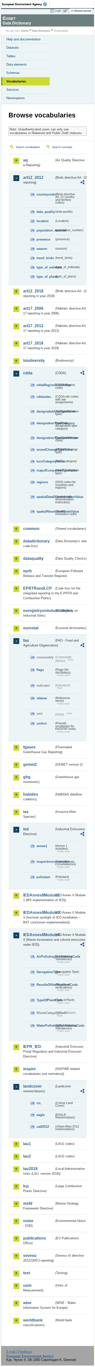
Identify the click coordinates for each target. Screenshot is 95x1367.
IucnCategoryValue (45, 461)
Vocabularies (16, 81)
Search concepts (62, 147)
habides (30, 794)
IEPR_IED (32, 1047)
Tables (11, 56)
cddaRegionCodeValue (45, 385)
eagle (41, 1115)
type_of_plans (45, 276)
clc (39, 1103)
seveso (30, 1255)
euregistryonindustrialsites (38, 611)
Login (58, 10)
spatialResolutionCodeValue (45, 511)
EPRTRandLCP (37, 588)
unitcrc (42, 723)
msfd (27, 1203)
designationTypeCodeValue (45, 438)
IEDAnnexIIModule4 (38, 935)
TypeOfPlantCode (45, 1000)
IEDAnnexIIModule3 (38, 912)
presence (43, 239)
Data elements (16, 64)
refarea (42, 698)
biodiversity (34, 360)
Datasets (12, 47)
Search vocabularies (28, 147)
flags (40, 670)
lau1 (27, 1144)
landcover (32, 1086)
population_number (45, 230)
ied (26, 829)
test (26, 1273)
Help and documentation (23, 39)
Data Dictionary (41, 30)
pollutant (43, 877)
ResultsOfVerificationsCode (45, 985)
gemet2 (30, 764)
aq (25, 160)
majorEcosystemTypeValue (45, 470)
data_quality (45, 212)
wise (27, 1303)
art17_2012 (33, 326)
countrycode (45, 194)
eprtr (27, 571)
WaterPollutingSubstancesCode (45, 1025)
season (42, 249)
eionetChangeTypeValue (45, 449)
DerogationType (45, 972)
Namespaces (15, 98)
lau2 (27, 1156)
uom (27, 1285)
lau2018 (30, 1169)
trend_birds (45, 258)
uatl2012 (43, 1126)
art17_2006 (33, 308)
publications (34, 1238)
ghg (26, 777)
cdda (27, 373)
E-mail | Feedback (19, 1352)
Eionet (25, 30)
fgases (29, 747)
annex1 (42, 846)
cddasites (44, 397)
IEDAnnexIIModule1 (38, 895)
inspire (29, 1069)
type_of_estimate (45, 267)
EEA (26, 4)
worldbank (33, 1320)
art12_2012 (33, 177)
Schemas (13, 73)
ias (25, 812)
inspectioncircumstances (45, 861)
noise (28, 1221)
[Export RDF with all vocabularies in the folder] (82, 183)
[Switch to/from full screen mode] (66, 11)
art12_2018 (33, 291)
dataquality (33, 558)
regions (42, 482)
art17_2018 (33, 343)
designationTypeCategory (45, 423)
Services (12, 90)
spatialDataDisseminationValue (45, 497)
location (43, 221)
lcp (26, 1186)
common (31, 529)
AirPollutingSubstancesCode (45, 956)
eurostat (30, 628)
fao (26, 640)
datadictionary (36, 541)
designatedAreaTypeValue (45, 411)
